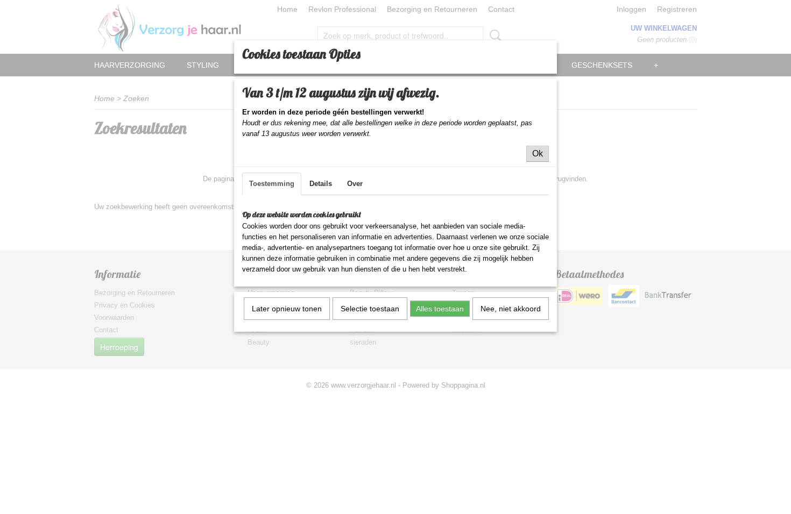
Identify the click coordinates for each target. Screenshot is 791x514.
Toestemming (271, 184)
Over (355, 184)
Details (320, 184)
